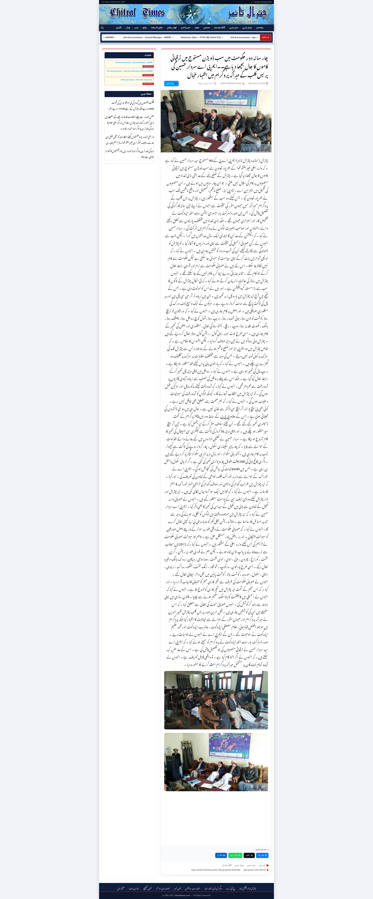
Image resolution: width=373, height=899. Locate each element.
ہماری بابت (134, 888)
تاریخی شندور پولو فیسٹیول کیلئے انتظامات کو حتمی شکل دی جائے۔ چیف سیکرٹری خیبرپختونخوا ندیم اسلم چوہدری (129, 139)
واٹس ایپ (234, 855)
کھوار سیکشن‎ (172, 27)
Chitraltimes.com (182, 895)
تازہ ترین (262, 865)
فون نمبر (177, 888)
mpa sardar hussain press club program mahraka (215, 870)
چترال (128, 27)
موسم (136, 27)
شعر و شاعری (185, 27)
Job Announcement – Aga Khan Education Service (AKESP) (237, 37)
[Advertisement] (216, 821)
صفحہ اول (260, 27)
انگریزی (119, 27)
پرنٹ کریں (170, 83)
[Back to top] (6, 895)
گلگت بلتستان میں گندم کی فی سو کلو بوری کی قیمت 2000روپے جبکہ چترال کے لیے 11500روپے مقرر (131, 105)
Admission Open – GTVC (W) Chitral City (177, 37)
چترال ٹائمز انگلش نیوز (247, 888)
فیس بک (261, 855)
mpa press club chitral (254, 870)
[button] (102, 27)
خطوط (196, 27)
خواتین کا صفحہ (157, 27)
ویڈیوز (144, 27)
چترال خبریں (247, 27)
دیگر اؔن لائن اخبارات (213, 888)
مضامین (207, 27)
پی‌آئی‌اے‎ (230, 888)
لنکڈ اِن (219, 855)
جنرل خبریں (233, 27)
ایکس (248, 855)
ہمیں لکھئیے (147, 888)
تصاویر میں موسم (163, 888)
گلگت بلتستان (219, 27)
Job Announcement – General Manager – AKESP (124, 37)
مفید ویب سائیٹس (192, 888)
